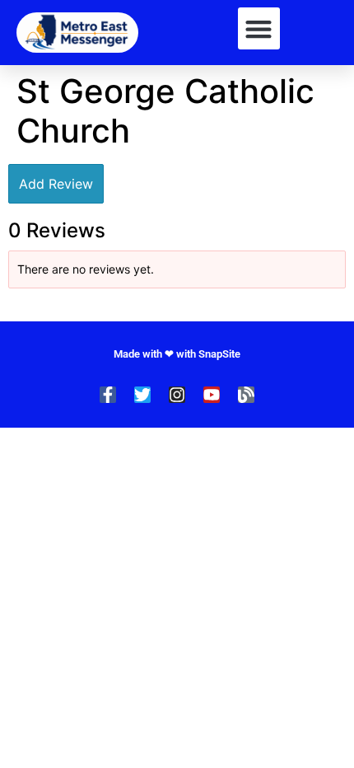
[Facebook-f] (108, 394)
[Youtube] (211, 394)
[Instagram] (177, 394)
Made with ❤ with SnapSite (177, 354)
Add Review (56, 184)
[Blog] (246, 394)
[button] (259, 28)
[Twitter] (142, 394)
